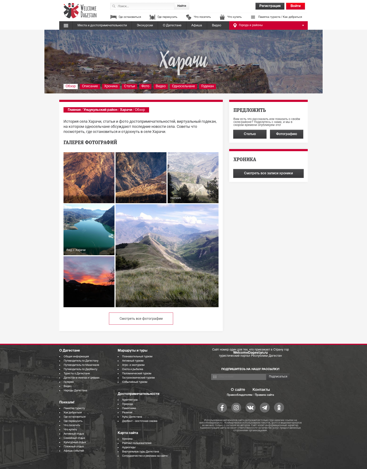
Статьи (129, 86)
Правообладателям (239, 395)
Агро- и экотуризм (133, 365)
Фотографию (286, 134)
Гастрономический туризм (138, 378)
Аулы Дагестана (132, 417)
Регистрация (270, 6)
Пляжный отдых (74, 446)
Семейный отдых (74, 438)
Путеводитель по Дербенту (80, 369)
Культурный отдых (75, 442)
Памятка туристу (74, 408)
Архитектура (130, 400)
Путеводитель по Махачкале (81, 365)
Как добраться (73, 412)
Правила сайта (264, 395)
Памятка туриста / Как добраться (280, 17)
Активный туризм (133, 361)
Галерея (69, 382)
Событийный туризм (134, 382)
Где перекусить (167, 17)
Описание (90, 86)
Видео (216, 25)
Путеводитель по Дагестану (81, 361)
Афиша (196, 25)
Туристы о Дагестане (77, 373)
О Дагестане (172, 25)
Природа (127, 404)
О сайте (238, 390)
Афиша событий (74, 451)
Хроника (111, 86)
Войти (296, 6)
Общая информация (76, 356)
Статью (250, 134)
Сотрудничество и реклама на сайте (145, 456)
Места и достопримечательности (102, 25)
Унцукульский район (100, 109)
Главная (74, 109)
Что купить (234, 17)
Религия (127, 412)
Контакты (261, 390)
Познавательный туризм (137, 356)
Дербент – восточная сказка (139, 421)
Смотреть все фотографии (141, 319)
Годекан (207, 86)
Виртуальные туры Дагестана (140, 452)
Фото (145, 86)
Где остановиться (130, 17)
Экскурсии (145, 25)
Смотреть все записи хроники (268, 173)
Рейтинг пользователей (136, 443)
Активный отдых (74, 434)
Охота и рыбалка (132, 369)
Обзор (71, 86)
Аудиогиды (129, 447)
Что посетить (202, 17)
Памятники (129, 408)
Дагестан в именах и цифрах (81, 378)
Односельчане (183, 86)
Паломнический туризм (136, 373)
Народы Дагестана (75, 390)
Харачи (126, 109)
